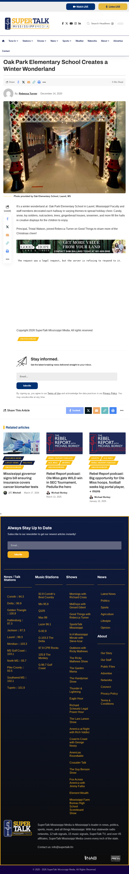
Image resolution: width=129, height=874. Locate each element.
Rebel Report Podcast (60, 458)
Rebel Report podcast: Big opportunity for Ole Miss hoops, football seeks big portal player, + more (106, 482)
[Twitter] (66, 23)
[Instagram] (76, 23)
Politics (27, 463)
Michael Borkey (59, 492)
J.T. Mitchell (14, 492)
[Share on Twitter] (23, 82)
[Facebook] (62, 23)
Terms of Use (54, 393)
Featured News (13, 458)
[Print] (39, 82)
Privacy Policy (110, 393)
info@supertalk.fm (62, 847)
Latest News (12, 463)
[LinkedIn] (80, 23)
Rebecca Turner (28, 93)
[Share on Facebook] (18, 82)
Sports (66, 463)
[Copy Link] (33, 82)
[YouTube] (71, 23)
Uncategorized (28, 339)
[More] (44, 82)
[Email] (28, 82)
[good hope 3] (71, 246)
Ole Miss (53, 463)
